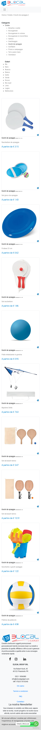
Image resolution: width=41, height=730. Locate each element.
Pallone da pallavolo (9, 620)
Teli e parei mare (14, 52)
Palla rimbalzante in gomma (12, 355)
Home (4, 15)
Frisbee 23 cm (7, 248)
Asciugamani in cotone (16, 33)
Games (10, 39)
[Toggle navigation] (5, 9)
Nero (7, 67)
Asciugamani (13, 31)
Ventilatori (12, 55)
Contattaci (20, 702)
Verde (7, 78)
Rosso (7, 80)
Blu (6, 64)
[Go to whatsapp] (36, 723)
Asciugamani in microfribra (18, 36)
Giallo (7, 75)
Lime (7, 86)
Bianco (7, 72)
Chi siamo (20, 686)
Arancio (7, 70)
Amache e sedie (14, 28)
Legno (7, 88)
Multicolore (9, 91)
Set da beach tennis (9, 461)
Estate (10, 15)
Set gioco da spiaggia (10, 195)
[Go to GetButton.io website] (36, 728)
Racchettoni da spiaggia (10, 142)
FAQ (20, 696)
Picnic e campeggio (15, 49)
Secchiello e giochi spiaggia (12, 567)
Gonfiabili (11, 47)
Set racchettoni (7, 302)
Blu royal (8, 83)
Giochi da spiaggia (21, 15)
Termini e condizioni (20, 691)
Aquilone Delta (7, 408)
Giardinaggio (12, 41)
